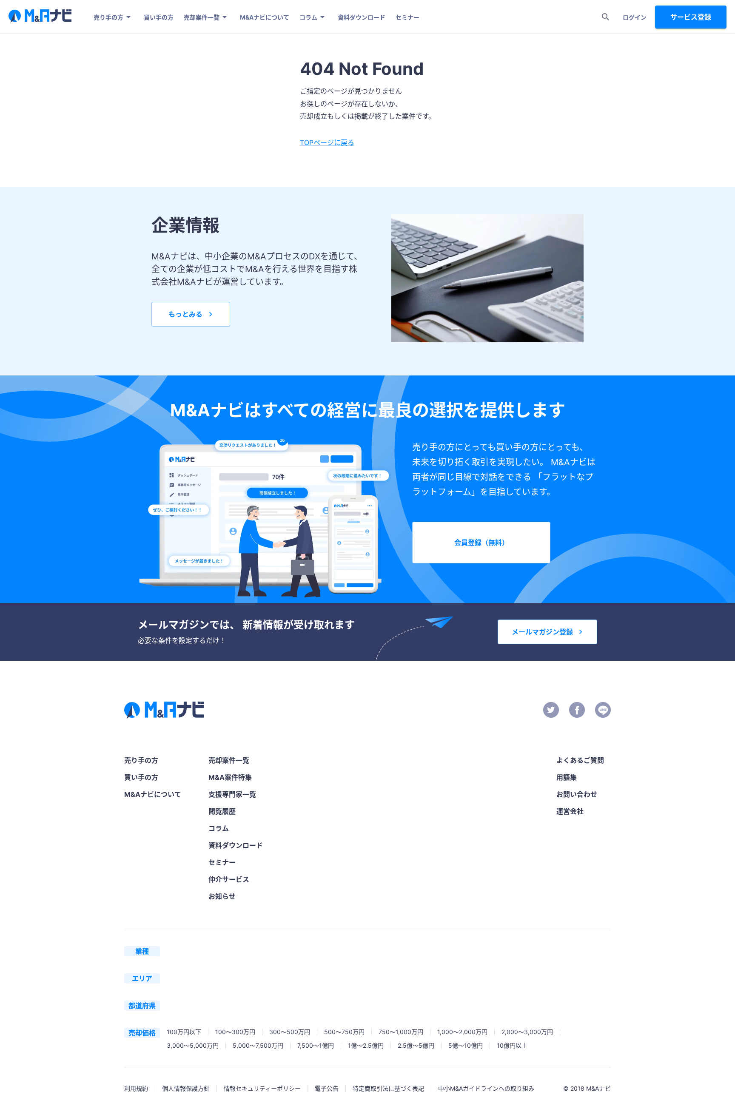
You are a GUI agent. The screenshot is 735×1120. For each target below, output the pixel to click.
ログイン (635, 17)
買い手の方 (159, 17)
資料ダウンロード (361, 17)
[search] (605, 17)
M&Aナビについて (264, 17)
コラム (308, 17)
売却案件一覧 (201, 17)
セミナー (407, 17)
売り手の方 (108, 17)
